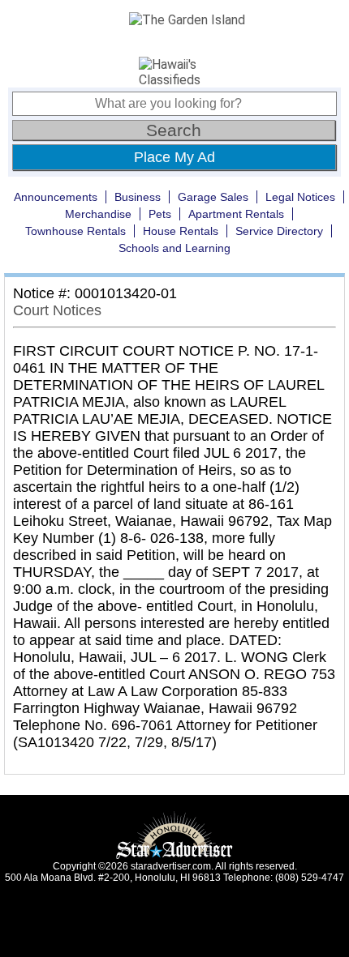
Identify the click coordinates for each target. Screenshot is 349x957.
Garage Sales (213, 196)
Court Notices (57, 310)
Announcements (55, 196)
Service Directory (279, 230)
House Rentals (180, 230)
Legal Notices (300, 196)
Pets (160, 213)
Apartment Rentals (236, 213)
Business (137, 196)
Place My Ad (174, 157)
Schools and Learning (174, 247)
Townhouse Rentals (75, 230)
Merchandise (98, 213)
